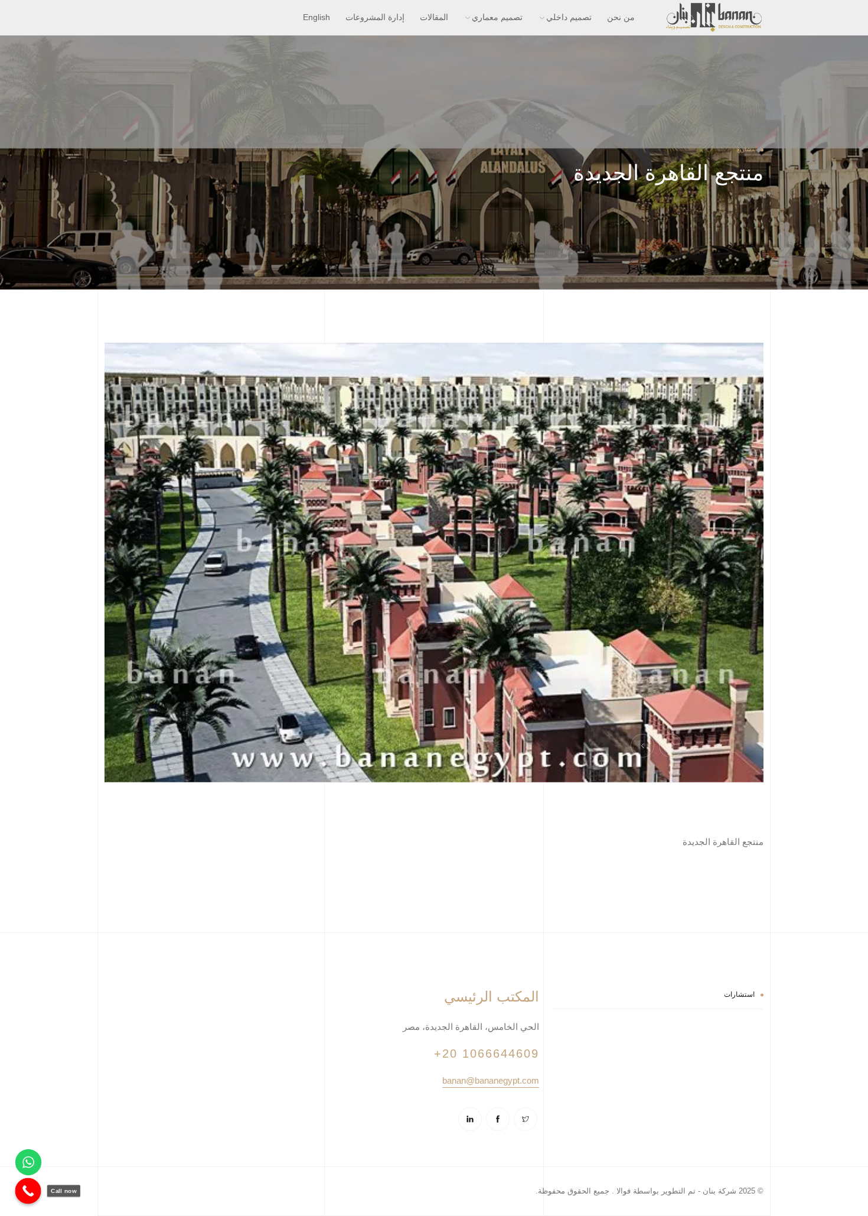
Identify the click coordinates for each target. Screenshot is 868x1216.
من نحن (621, 17)
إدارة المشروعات (374, 17)
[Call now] (28, 1191)
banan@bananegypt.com (490, 1080)
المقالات (434, 17)
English (316, 17)
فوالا (622, 1190)
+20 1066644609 (486, 1053)
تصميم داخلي (569, 17)
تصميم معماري (497, 17)
